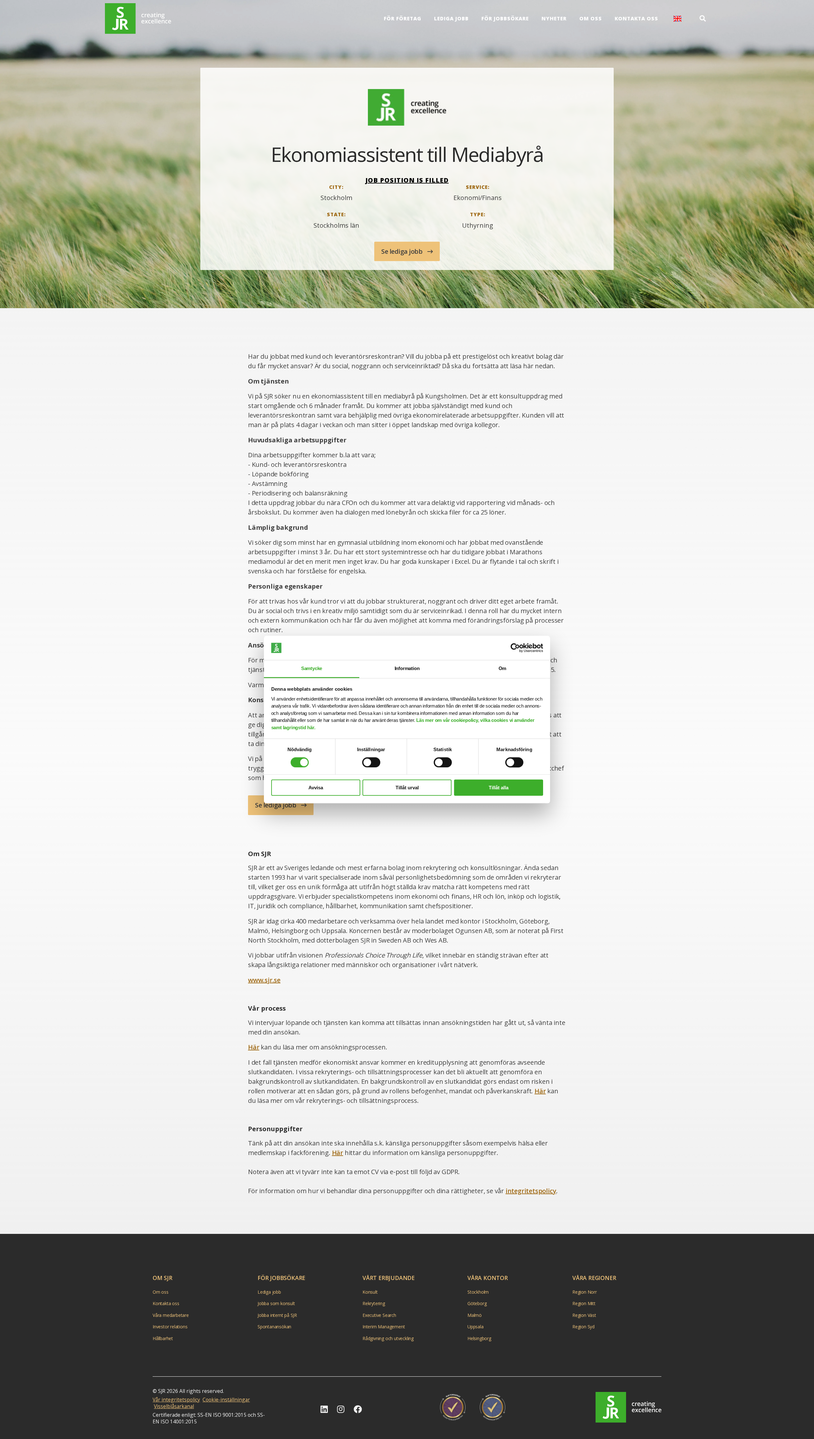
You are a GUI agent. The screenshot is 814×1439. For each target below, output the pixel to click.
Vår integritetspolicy (176, 1399)
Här (253, 1047)
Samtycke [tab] (311, 668)
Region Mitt (584, 1303)
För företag (402, 18)
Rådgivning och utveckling (388, 1338)
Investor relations (170, 1327)
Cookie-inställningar (226, 1399)
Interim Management (383, 1327)
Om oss (590, 18)
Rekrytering (373, 1303)
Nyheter (554, 18)
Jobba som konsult (276, 1303)
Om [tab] (503, 668)
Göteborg (476, 1303)
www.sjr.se (264, 980)
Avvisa (315, 787)
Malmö (474, 1315)
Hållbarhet (163, 1338)
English (677, 19)
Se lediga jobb (402, 251)
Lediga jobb (451, 18)
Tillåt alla (498, 787)
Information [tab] (407, 668)
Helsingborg (479, 1338)
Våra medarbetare (171, 1315)
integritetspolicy (531, 1190)
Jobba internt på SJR (277, 1315)
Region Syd (583, 1327)
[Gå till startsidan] (629, 1407)
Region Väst (584, 1315)
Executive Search (379, 1315)
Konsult (370, 1292)
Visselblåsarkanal (174, 1406)
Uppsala (475, 1327)
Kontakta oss (636, 18)
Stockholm (478, 1292)
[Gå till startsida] (138, 18)
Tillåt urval (407, 787)
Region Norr (584, 1292)
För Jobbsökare (505, 18)
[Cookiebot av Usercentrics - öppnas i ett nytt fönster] (515, 648)
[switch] (371, 762)
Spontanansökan (274, 1327)
